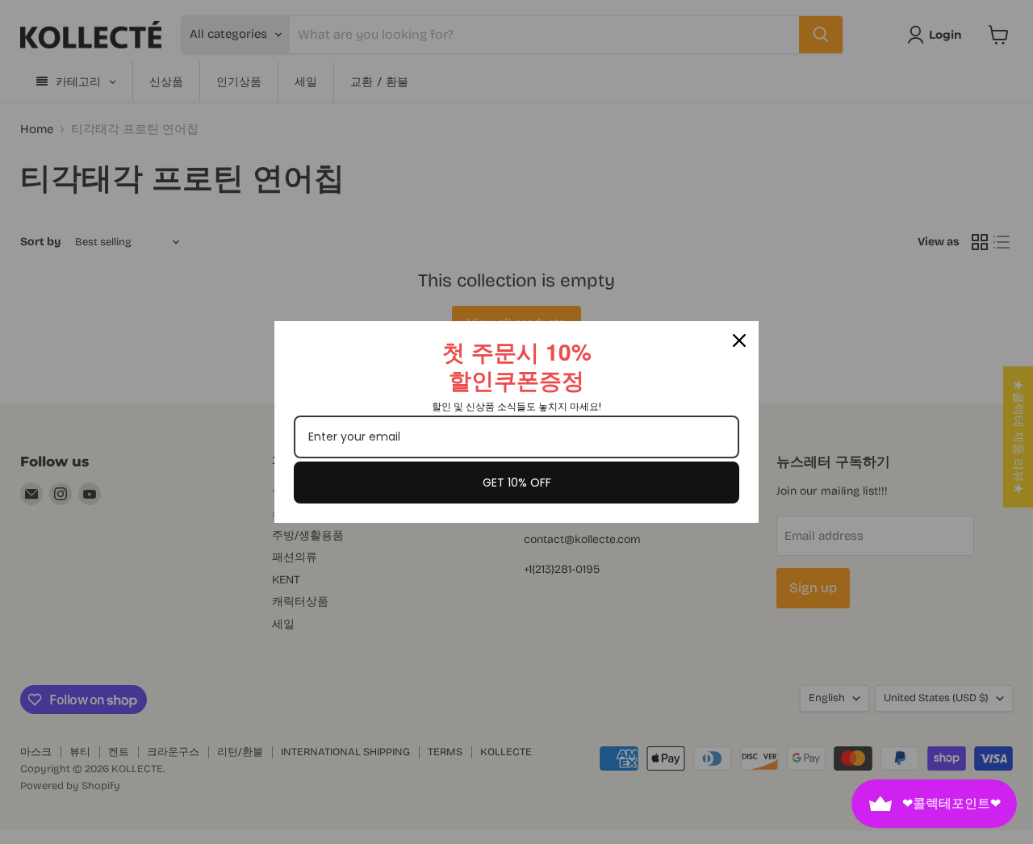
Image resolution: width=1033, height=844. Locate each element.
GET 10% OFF (517, 482)
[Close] (739, 340)
